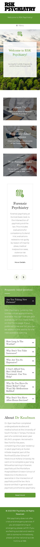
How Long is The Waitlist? (14, 342)
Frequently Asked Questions (20, 135)
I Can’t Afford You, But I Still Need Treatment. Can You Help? (16, 373)
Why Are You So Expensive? (14, 361)
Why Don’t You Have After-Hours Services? (17, 398)
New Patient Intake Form (20, 163)
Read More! (20, 495)
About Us (20, 107)
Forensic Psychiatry (20, 205)
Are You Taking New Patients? (16, 300)
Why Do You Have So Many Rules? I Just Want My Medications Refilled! (17, 387)
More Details (20, 262)
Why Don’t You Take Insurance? (16, 351)
